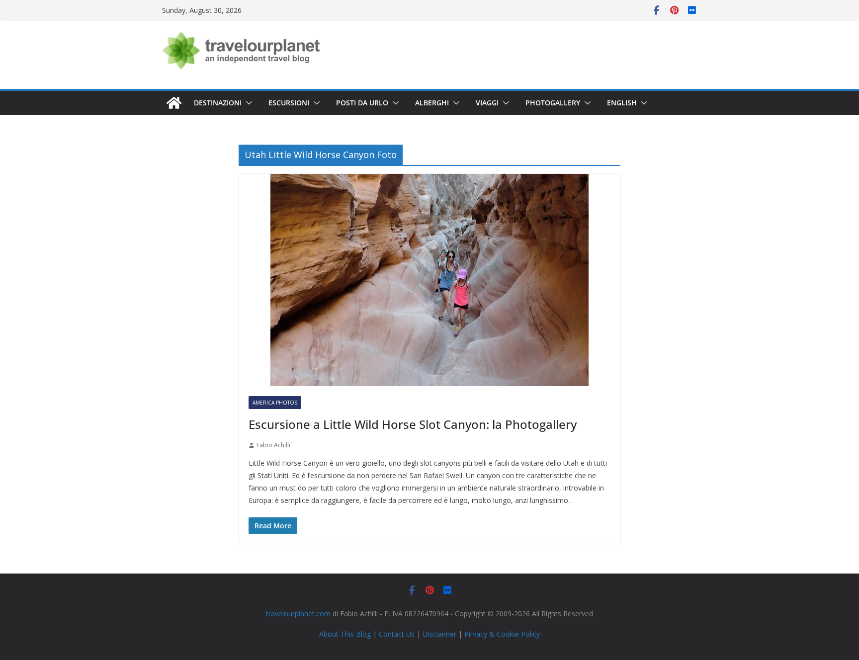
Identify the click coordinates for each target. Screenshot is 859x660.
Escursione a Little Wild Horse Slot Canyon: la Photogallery (413, 424)
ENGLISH (622, 102)
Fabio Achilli (273, 445)
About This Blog (345, 634)
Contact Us (397, 634)
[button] (247, 103)
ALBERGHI (432, 102)
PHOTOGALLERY (552, 102)
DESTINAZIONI (218, 102)
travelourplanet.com (298, 613)
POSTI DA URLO (362, 102)
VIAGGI (487, 102)
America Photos (275, 402)
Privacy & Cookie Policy (502, 634)
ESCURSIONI (288, 102)
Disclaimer (439, 634)
